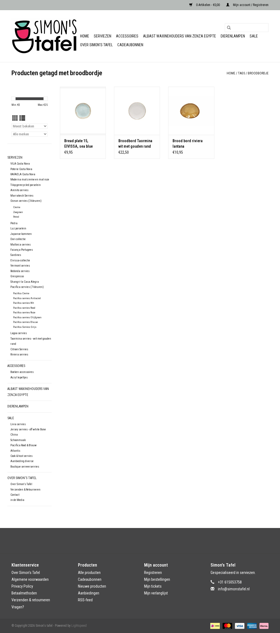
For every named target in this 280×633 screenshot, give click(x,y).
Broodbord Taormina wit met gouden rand (135, 143)
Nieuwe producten (92, 586)
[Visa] (239, 626)
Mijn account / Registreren (250, 5)
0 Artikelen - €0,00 (208, 5)
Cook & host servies (21, 456)
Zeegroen (18, 212)
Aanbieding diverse (22, 461)
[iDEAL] (214, 626)
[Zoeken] (229, 27)
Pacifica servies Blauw (25, 321)
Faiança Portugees (21, 250)
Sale (254, 36)
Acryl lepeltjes (19, 377)
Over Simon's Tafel (96, 45)
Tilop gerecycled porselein (25, 185)
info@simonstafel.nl (234, 589)
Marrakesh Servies (21, 195)
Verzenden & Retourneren (25, 489)
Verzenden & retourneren (30, 600)
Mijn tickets (153, 586)
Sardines (15, 255)
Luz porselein (18, 228)
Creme (16, 207)
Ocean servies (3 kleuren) (26, 201)
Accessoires (127, 36)
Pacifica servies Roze (24, 312)
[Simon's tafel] (44, 36)
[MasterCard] (227, 626)
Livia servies (18, 424)
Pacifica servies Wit (23, 302)
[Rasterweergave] (15, 118)
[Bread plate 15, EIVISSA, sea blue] (83, 111)
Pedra (14, 223)
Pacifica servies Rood (24, 307)
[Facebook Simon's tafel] (135, 540)
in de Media (17, 500)
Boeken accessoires (22, 372)
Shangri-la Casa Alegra (24, 282)
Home (84, 36)
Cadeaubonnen (130, 45)
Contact (14, 495)
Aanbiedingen (88, 593)
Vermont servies (20, 265)
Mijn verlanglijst (156, 593)
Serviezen (102, 36)
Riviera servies (19, 354)
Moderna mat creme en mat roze (29, 179)
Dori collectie (18, 239)
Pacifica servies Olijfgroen (27, 317)
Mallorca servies (20, 244)
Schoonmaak (18, 440)
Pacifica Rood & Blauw (23, 445)
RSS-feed (85, 600)
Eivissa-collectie (20, 260)
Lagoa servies (18, 333)
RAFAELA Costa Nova (22, 174)
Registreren (153, 572)
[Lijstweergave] (22, 118)
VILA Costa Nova (20, 163)
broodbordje (258, 73)
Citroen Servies (19, 349)
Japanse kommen (21, 234)
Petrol (16, 216)
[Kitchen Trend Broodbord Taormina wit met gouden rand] (137, 111)
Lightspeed (79, 626)
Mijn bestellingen (157, 579)
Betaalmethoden (24, 593)
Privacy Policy (22, 586)
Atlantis (15, 451)
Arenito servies (19, 190)
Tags (241, 73)
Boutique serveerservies (24, 466)
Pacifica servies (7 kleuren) (27, 287)
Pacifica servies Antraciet (27, 298)
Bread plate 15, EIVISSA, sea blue (78, 143)
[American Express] (251, 626)
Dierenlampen (233, 36)
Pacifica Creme (21, 293)
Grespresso (17, 276)
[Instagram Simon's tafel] (145, 540)
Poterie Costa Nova (21, 169)
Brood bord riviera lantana (188, 143)
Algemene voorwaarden (30, 579)
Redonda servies (20, 271)
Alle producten (89, 572)
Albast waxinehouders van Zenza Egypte (179, 36)
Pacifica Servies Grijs (24, 326)
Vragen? (17, 607)
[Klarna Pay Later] (263, 626)
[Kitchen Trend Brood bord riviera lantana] (191, 111)
